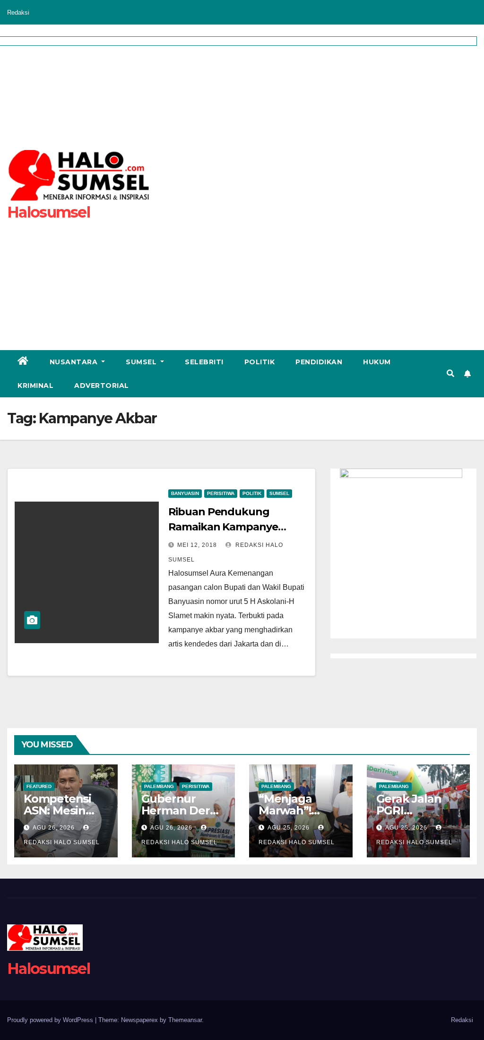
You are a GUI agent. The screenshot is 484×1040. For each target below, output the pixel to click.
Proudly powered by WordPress (51, 1019)
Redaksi (18, 12)
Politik (259, 362)
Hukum (377, 362)
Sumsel (142, 362)
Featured (39, 786)
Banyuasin (185, 493)
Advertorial (101, 385)
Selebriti (204, 362)
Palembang (159, 786)
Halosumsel (48, 968)
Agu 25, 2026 (289, 827)
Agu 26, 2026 (54, 827)
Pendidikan (318, 362)
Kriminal (35, 385)
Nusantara (75, 362)
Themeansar (185, 1019)
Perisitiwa (220, 493)
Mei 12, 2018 (197, 545)
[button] (450, 373)
